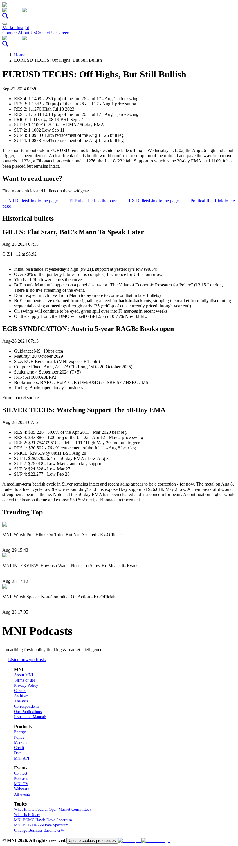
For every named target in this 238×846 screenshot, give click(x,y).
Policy (19, 737)
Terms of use (24, 680)
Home (19, 54)
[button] (119, 10)
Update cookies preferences (92, 840)
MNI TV (21, 784)
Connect (10, 32)
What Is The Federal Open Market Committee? (52, 809)
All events (22, 794)
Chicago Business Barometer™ (39, 830)
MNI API (21, 758)
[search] (5, 17)
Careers (63, 32)
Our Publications (28, 711)
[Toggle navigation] (4, 24)
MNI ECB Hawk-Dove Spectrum (41, 825)
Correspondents (26, 706)
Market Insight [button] (15, 27)
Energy (20, 732)
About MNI (23, 675)
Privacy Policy (26, 685)
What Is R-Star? (27, 815)
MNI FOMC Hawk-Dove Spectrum (43, 820)
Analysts (21, 701)
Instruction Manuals (30, 717)
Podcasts (21, 778)
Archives (21, 696)
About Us (27, 32)
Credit (19, 748)
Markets (20, 742)
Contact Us (46, 32)
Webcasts (21, 789)
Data (17, 753)
